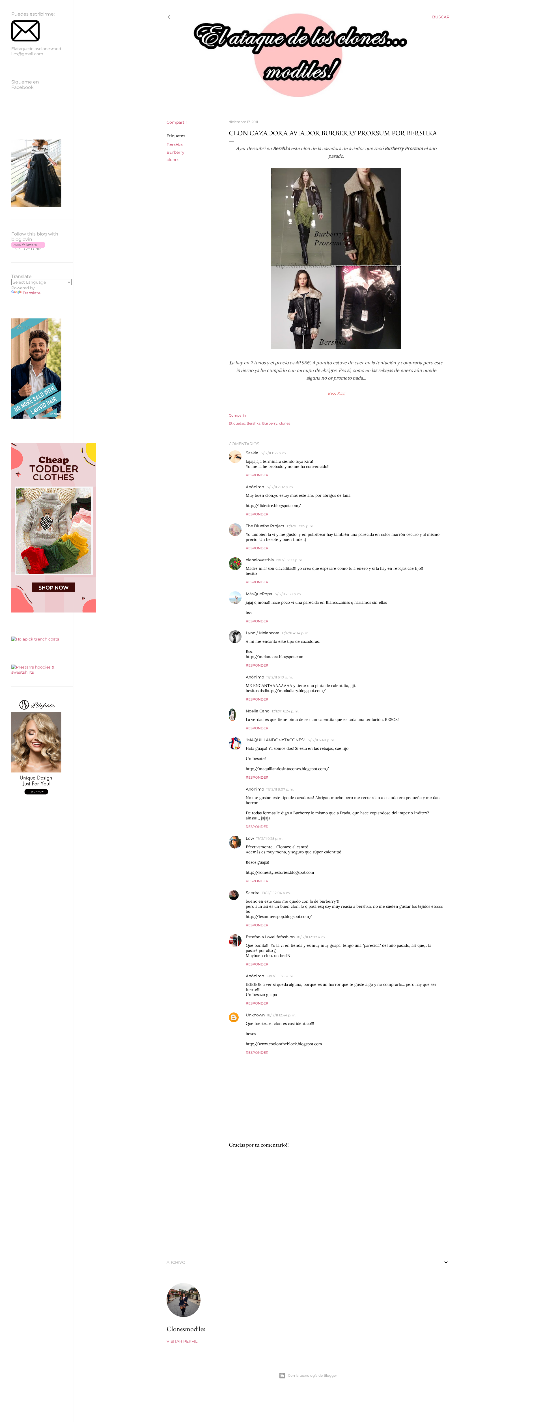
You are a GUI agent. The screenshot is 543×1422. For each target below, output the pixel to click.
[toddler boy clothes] (53, 611)
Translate (31, 292)
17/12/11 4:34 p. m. (295, 633)
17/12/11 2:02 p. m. (280, 487)
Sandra (252, 892)
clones (173, 159)
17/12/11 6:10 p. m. (279, 677)
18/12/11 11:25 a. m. (280, 976)
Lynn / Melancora (262, 632)
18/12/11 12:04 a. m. (276, 893)
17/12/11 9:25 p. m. (269, 838)
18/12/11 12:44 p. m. (281, 1015)
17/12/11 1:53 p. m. (273, 453)
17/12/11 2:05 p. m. (300, 526)
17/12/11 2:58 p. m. (288, 594)
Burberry (175, 152)
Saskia (252, 452)
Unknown (255, 1015)
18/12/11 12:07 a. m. (311, 937)
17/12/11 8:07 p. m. (280, 789)
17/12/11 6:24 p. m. (285, 711)
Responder (257, 475)
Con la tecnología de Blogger (312, 1375)
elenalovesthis (260, 559)
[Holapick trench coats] (35, 639)
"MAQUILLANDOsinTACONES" (275, 739)
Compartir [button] (177, 122)
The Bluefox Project (265, 525)
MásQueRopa (259, 593)
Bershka (175, 144)
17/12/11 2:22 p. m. (289, 560)
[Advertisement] (336, 1202)
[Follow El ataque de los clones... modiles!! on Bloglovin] (28, 248)
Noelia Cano (258, 711)
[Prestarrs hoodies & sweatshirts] (36, 672)
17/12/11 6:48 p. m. (321, 740)
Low (250, 838)
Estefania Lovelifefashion (270, 936)
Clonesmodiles (186, 1328)
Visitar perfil (182, 1341)
